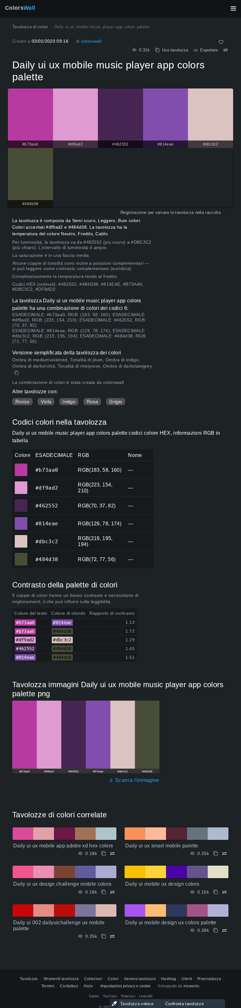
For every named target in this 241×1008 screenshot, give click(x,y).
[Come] (221, 42)
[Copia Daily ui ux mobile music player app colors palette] (17, 373)
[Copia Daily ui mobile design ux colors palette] (215, 930)
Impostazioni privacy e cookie (125, 986)
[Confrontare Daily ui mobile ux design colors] (224, 892)
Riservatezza (209, 979)
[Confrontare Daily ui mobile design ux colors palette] (224, 930)
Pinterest (128, 996)
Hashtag (168, 979)
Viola (46, 401)
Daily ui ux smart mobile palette (161, 845)
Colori (113, 979)
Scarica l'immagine (136, 780)
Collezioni (93, 979)
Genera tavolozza (140, 979)
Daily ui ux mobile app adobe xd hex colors (63, 845)
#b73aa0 (21, 465)
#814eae (21, 519)
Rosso (22, 401)
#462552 (21, 501)
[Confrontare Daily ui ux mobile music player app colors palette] (225, 50)
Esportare (208, 50)
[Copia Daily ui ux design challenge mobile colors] (103, 892)
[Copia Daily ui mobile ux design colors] (215, 892)
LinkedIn (146, 996)
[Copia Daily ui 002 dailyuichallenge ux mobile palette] (103, 936)
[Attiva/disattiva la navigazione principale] (233, 8)
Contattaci (69, 986)
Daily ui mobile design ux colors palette (171, 922)
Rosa (92, 401)
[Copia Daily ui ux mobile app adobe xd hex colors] (103, 853)
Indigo (68, 401)
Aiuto (88, 986)
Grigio (115, 401)
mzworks (191, 986)
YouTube (110, 996)
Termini (48, 986)
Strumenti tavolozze (61, 979)
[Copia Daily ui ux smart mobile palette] (215, 853)
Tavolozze (29, 979)
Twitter (93, 996)
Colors (20, 8)
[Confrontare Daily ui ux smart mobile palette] (224, 853)
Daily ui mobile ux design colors (162, 884)
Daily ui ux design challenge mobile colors (62, 884)
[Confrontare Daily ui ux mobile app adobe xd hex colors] (112, 853)
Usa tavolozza (173, 50)
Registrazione (133, 212)
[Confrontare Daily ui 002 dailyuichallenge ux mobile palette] (112, 936)
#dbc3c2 (21, 536)
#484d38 (21, 554)
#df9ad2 (21, 483)
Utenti (186, 979)
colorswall (91, 41)
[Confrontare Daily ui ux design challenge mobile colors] (112, 892)
